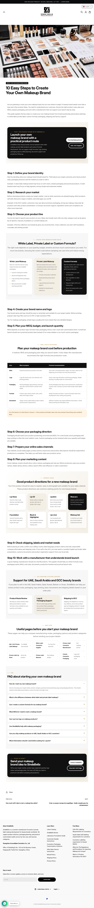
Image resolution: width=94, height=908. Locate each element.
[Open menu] (4, 12)
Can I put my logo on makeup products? (23, 719)
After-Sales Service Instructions (53, 850)
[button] (87, 6)
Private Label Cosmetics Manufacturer (72, 645)
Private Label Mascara (45, 656)
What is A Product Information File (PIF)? (79, 855)
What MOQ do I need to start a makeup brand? (25, 712)
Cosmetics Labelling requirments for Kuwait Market (80, 842)
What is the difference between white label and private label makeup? (33, 697)
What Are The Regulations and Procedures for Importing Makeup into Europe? (82, 849)
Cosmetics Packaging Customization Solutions (54, 845)
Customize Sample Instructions (53, 840)
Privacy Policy (51, 861)
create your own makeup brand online (17, 83)
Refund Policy (51, 854)
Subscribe (47, 879)
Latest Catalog (51, 829)
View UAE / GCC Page (75, 768)
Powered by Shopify (55, 904)
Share (11, 792)
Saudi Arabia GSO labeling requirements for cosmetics (81, 836)
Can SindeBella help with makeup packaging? (25, 726)
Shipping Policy (51, 858)
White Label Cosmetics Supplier (45, 645)
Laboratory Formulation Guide (56, 836)
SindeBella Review (52, 833)
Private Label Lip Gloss (17, 656)
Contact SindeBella (76, 762)
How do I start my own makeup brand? (22, 684)
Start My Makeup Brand (75, 140)
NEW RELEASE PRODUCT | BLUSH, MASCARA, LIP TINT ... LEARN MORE (47, 1)
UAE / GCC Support (76, 145)
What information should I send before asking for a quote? (30, 741)
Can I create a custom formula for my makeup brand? (28, 705)
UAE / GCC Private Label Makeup (18, 645)
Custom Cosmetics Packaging (71, 656)
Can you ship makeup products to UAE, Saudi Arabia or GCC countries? (34, 733)
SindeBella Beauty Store (43, 904)
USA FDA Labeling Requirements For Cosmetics (82, 830)
